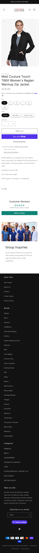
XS (4, 103)
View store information (11, 152)
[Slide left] (15, 70)
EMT (5, 349)
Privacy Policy (9, 301)
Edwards (7, 345)
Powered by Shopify (23, 545)
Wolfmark (7, 431)
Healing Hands (9, 368)
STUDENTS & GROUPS (12, 462)
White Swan (8, 427)
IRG (5, 372)
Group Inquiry (9, 296)
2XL (5, 107)
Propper (7, 399)
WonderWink (8, 436)
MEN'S (6, 453)
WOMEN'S (7, 448)
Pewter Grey (28, 115)
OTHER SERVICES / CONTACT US (16, 471)
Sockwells (7, 408)
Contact (6, 291)
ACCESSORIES (9, 458)
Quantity (4, 120)
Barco (6, 318)
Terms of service (25, 548)
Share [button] (5, 189)
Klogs (6, 377)
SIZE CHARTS (9, 476)
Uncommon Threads (11, 422)
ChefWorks (8, 327)
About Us (7, 287)
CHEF (6, 467)
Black (5, 115)
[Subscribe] (29, 515)
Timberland (8, 418)
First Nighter (8, 354)
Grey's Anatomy (9, 363)
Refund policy (33, 545)
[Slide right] (24, 70)
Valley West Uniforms (11, 545)
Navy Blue (15, 115)
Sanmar (6, 404)
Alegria (6, 313)
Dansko (6, 336)
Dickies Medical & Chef (12, 340)
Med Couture (8, 386)
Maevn (6, 381)
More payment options (19, 141)
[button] (4, 10)
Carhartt (7, 322)
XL (29, 103)
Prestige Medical (10, 395)
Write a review (19, 213)
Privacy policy (15, 548)
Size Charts (8, 282)
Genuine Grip (8, 359)
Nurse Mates (8, 390)
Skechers (7, 413)
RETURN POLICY (10, 480)
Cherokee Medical (10, 331)
